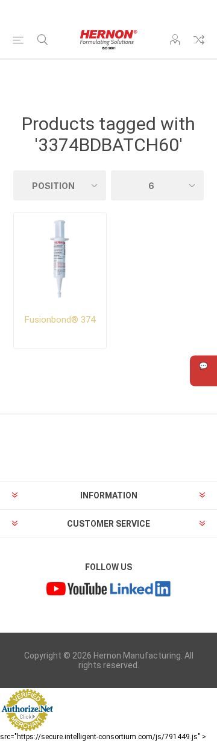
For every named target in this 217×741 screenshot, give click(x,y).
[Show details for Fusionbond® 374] (60, 259)
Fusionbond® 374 (60, 319)
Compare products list (199, 40)
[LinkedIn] (140, 590)
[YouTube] (76, 590)
